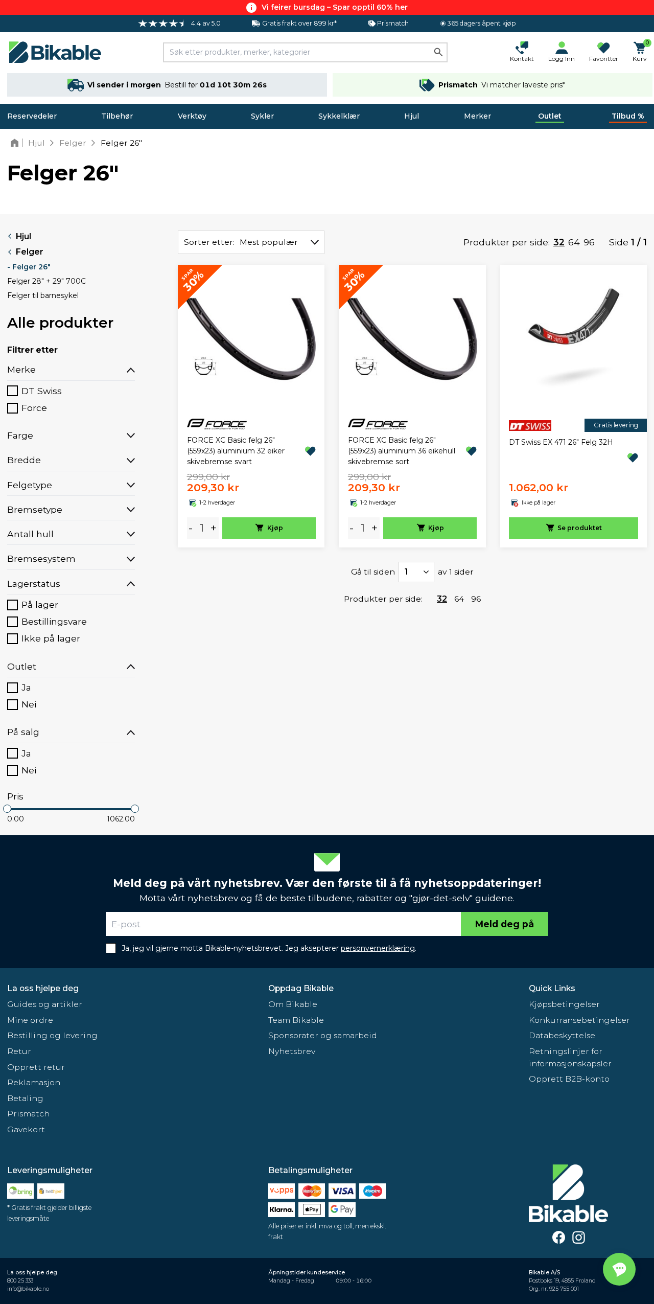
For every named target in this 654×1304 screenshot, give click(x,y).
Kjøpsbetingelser (564, 1004)
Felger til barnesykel (43, 295)
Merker (477, 116)
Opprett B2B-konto (569, 1079)
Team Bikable (296, 1020)
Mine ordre (30, 1020)
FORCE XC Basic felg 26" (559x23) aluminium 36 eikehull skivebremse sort (401, 451)
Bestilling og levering (52, 1035)
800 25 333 (20, 1280)
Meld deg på (504, 924)
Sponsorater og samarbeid (322, 1035)
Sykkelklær (339, 116)
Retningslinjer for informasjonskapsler (570, 1057)
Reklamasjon (33, 1082)
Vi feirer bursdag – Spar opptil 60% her (335, 7)
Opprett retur (36, 1067)
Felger (29, 252)
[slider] (7, 809)
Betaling (25, 1098)
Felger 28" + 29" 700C (46, 281)
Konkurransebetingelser (579, 1020)
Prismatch (28, 1113)
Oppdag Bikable (301, 988)
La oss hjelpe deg (43, 988)
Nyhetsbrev (291, 1051)
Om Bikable (292, 1004)
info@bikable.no (28, 1289)
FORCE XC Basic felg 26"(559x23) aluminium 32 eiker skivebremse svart (236, 451)
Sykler (262, 116)
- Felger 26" (29, 266)
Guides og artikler (44, 1004)
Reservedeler (32, 116)
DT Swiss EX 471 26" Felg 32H (561, 442)
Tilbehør (117, 116)
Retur (19, 1051)
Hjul (411, 116)
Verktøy (192, 116)
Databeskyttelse (562, 1035)
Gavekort (26, 1129)
